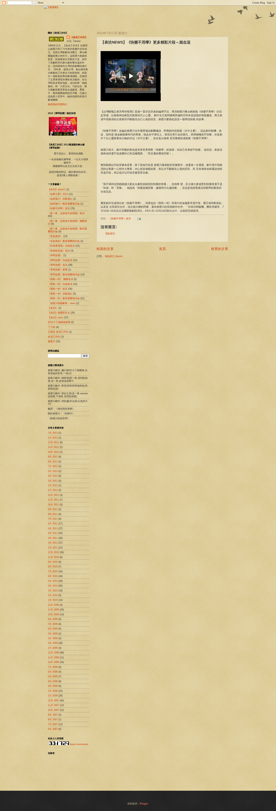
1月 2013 (53, 437)
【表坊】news (57, 189)
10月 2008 (53, 662)
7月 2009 (53, 624)
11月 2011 (53, 499)
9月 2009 (53, 619)
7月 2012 (53, 466)
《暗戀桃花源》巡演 (59, 250)
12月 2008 (53, 652)
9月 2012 (53, 456)
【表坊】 (53, 308)
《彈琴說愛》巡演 (57, 265)
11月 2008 (53, 657)
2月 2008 (53, 690)
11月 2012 (53, 447)
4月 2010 (53, 585)
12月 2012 (53, 442)
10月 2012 (53, 452)
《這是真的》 (55, 236)
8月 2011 (53, 514)
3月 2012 (53, 480)
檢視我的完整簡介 (57, 104)
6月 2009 (53, 628)
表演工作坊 (54, 336)
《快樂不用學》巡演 (120, 218)
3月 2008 (53, 686)
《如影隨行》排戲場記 (60, 198)
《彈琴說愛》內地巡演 (60, 260)
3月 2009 (53, 638)
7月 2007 (53, 724)
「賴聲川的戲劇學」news (61, 303)
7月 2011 (53, 518)
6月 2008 (53, 671)
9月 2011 (53, 509)
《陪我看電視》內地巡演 (61, 245)
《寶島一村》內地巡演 (60, 284)
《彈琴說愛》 (55, 255)
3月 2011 (53, 538)
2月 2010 (53, 595)
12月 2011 (53, 495)
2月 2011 (53, 542)
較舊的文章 (219, 249)
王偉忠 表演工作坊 (58, 331)
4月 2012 (53, 475)
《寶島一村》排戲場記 (60, 293)
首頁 (162, 249)
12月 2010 (53, 552)
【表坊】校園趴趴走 (59, 312)
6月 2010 (53, 576)
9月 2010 (53, 561)
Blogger (144, 803)
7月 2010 (53, 571)
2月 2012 (53, 485)
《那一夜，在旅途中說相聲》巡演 (66, 213)
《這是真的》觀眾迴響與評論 (64, 241)
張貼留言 (110, 233)
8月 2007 (53, 719)
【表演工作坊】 (78, 37)
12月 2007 (53, 700)
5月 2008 (53, 676)
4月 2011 (53, 533)
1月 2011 (53, 547)
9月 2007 (53, 714)
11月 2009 (53, 609)
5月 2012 (53, 471)
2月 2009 (53, 643)
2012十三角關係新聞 (59, 322)
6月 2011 (53, 523)
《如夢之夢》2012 (58, 194)
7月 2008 (53, 667)
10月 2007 (53, 710)
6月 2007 (53, 729)
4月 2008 (53, 681)
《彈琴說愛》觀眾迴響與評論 (64, 274)
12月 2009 (53, 604)
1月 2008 (53, 695)
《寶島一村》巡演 (57, 288)
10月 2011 (53, 504)
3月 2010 (53, 590)
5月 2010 (53, 581)
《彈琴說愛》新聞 (57, 269)
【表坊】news (55, 317)
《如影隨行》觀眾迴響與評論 (64, 203)
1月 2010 (53, 600)
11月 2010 (53, 557)
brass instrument (79, 744)
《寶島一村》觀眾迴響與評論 (64, 298)
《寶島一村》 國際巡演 (60, 279)
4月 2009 (53, 633)
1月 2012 (53, 490)
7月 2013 (53, 432)
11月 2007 (53, 705)
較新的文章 (105, 249)
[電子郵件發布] (138, 218)
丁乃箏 (51, 327)
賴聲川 (51, 341)
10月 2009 (53, 614)
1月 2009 (53, 647)
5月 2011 (53, 528)
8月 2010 (53, 566)
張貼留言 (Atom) (114, 256)
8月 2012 (53, 461)
